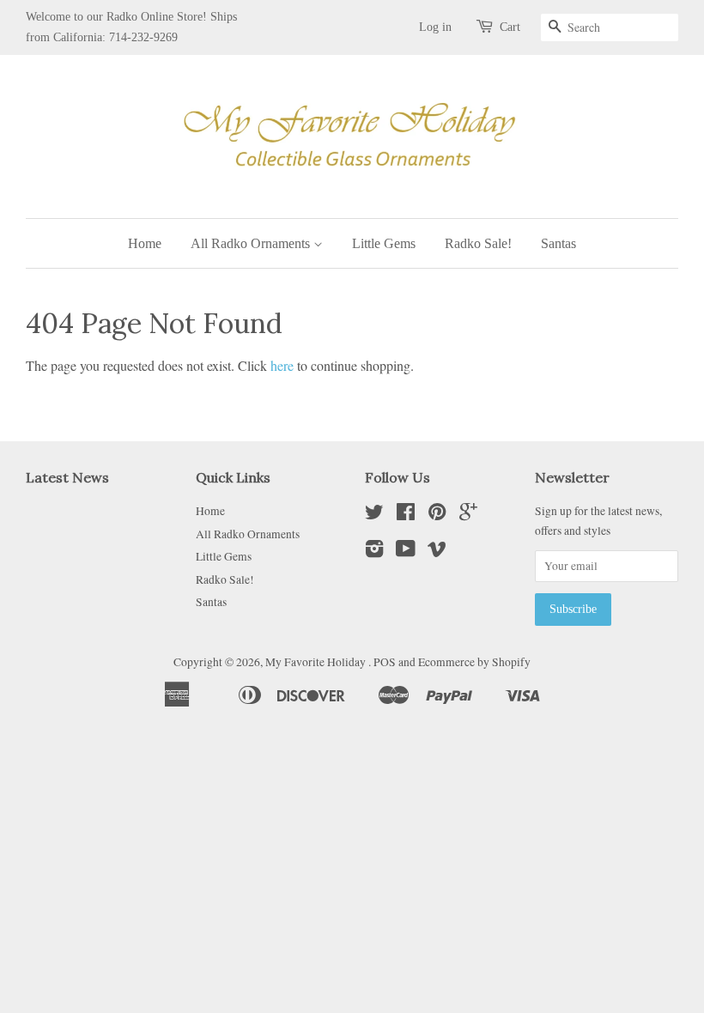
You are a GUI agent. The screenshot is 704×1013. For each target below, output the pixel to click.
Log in (435, 27)
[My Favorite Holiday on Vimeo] (437, 552)
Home (144, 243)
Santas (558, 243)
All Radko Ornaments (252, 243)
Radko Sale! (478, 243)
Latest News (67, 477)
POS (384, 662)
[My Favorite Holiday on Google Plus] (468, 515)
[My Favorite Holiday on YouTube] (406, 552)
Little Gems (384, 243)
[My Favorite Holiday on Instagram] (374, 552)
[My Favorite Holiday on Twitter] (374, 515)
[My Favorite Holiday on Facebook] (406, 515)
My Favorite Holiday (316, 662)
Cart (510, 27)
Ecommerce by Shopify (474, 662)
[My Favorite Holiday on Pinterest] (437, 515)
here (282, 365)
